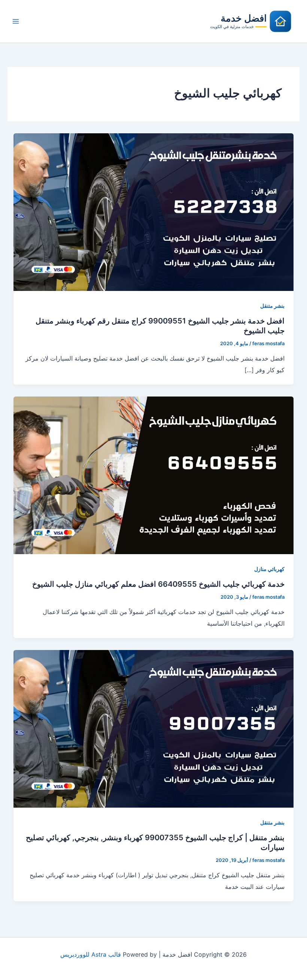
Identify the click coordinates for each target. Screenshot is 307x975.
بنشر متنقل (272, 306)
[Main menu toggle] (15, 21)
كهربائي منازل (269, 569)
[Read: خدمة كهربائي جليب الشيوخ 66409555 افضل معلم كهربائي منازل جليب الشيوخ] (153, 475)
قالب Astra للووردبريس (90, 954)
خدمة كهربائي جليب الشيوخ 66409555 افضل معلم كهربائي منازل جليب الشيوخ (158, 584)
